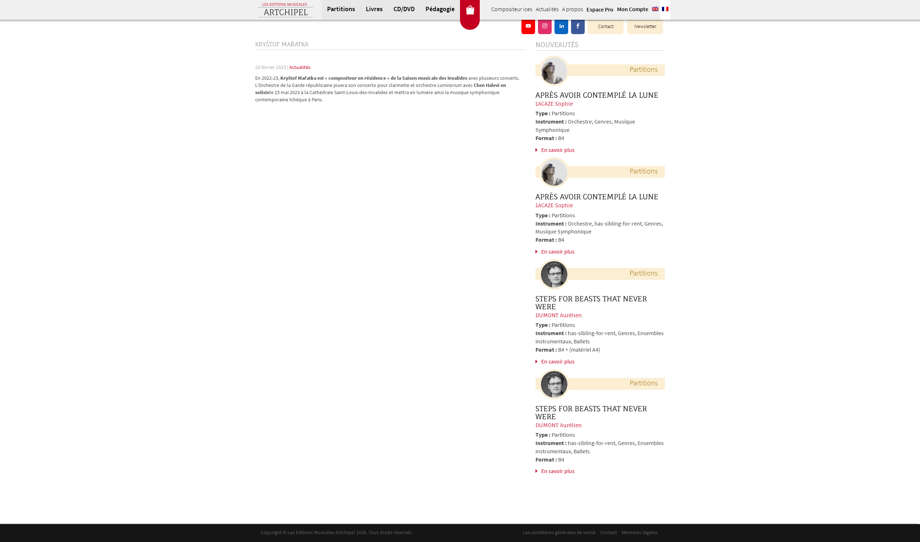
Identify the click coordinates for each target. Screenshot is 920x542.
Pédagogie (440, 9)
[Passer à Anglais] (655, 10)
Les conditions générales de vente (559, 533)
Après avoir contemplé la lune (596, 95)
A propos (572, 10)
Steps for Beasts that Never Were (591, 303)
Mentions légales (640, 533)
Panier (470, 10)
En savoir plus (558, 150)
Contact (605, 26)
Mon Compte (632, 10)
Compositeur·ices (511, 10)
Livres (374, 9)
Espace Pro (599, 10)
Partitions (341, 9)
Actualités (547, 10)
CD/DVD (404, 9)
